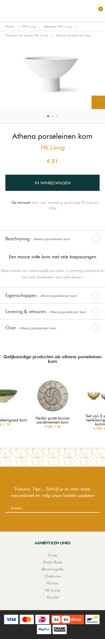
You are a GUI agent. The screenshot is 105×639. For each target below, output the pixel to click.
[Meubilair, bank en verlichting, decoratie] (52, 11)
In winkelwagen (53, 182)
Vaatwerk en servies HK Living (26, 35)
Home (9, 26)
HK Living (29, 26)
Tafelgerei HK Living (57, 26)
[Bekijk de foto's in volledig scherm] (98, 102)
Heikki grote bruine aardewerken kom (52, 420)
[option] (52, 74)
